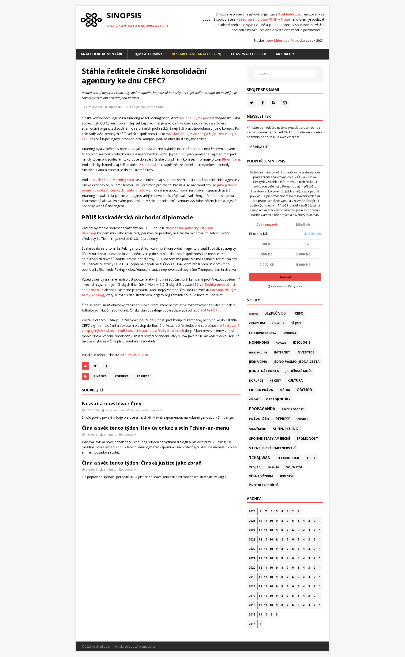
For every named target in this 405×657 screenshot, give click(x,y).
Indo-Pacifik (258, 352)
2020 (252, 568)
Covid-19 (278, 323)
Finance (100, 376)
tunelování (150, 164)
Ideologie (301, 342)
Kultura (295, 380)
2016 (252, 605)
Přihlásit (259, 146)
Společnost (307, 438)
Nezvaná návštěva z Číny (111, 403)
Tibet (310, 458)
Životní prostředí (263, 485)
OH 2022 (254, 399)
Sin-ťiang (257, 429)
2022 (252, 549)
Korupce (121, 376)
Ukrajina (274, 467)
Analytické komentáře (102, 54)
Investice (305, 352)
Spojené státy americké (269, 438)
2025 (252, 521)
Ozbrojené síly (278, 399)
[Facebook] (262, 103)
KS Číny (275, 380)
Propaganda (262, 408)
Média (285, 390)
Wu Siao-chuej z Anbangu (187, 133)
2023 (252, 539)
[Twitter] (251, 103)
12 (260, 521)
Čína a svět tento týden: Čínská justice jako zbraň (142, 463)
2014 (252, 624)
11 (265, 521)
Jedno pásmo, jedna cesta (297, 361)
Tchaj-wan (259, 457)
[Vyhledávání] (285, 74)
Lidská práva (261, 389)
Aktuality (285, 54)
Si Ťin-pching (285, 429)
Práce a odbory (293, 409)
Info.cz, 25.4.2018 (134, 355)
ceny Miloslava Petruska (285, 40)
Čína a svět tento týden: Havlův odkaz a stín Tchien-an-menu (155, 428)
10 (271, 521)
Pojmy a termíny (147, 54)
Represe (143, 376)
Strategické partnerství (272, 448)
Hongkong (259, 342)
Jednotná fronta (264, 371)
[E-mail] (284, 103)
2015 (252, 614)
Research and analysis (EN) (196, 54)
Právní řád (259, 419)
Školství (286, 476)
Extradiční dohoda (262, 333)
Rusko (302, 419)
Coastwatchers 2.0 (248, 54)
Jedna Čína (258, 362)
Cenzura (257, 323)
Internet (282, 352)
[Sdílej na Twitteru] (95, 366)
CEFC (299, 313)
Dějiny (295, 323)
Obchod (304, 389)
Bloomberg (231, 159)
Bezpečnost (276, 313)
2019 (252, 577)
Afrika (253, 313)
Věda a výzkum (261, 476)
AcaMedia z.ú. (289, 14)
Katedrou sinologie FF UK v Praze (263, 19)
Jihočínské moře (298, 371)
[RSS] (273, 103)
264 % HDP (209, 310)
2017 (252, 596)
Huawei (281, 342)
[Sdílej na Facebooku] (106, 366)
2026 (252, 511)
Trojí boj (255, 467)
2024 (252, 530)
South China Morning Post (113, 179)
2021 (252, 558)
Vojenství (294, 467)
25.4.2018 (94, 107)
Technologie (288, 458)
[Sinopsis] (91, 20)
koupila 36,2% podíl (195, 118)
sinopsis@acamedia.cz (140, 647)
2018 (252, 586)
